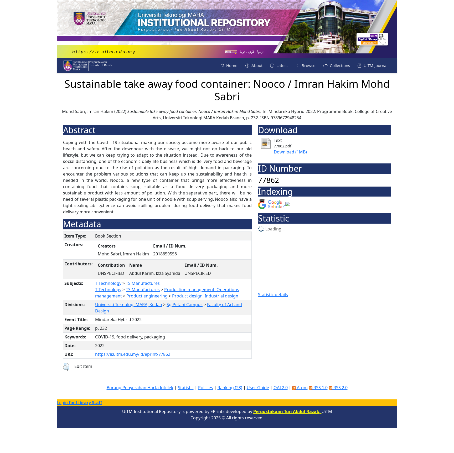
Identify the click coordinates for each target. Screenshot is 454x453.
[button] (66, 367)
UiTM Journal (375, 65)
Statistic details (273, 294)
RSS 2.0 (340, 387)
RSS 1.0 (320, 387)
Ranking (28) (230, 387)
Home (231, 65)
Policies (205, 387)
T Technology (108, 283)
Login (79, 402)
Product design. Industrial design (205, 296)
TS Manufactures (143, 283)
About (256, 65)
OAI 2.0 (281, 387)
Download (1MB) (290, 152)
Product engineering (147, 296)
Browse (308, 65)
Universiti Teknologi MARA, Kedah (128, 304)
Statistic (186, 387)
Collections (339, 65)
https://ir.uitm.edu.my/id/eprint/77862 (132, 354)
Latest (281, 65)
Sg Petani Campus (185, 304)
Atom (302, 387)
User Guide (258, 387)
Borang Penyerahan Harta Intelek (140, 387)
